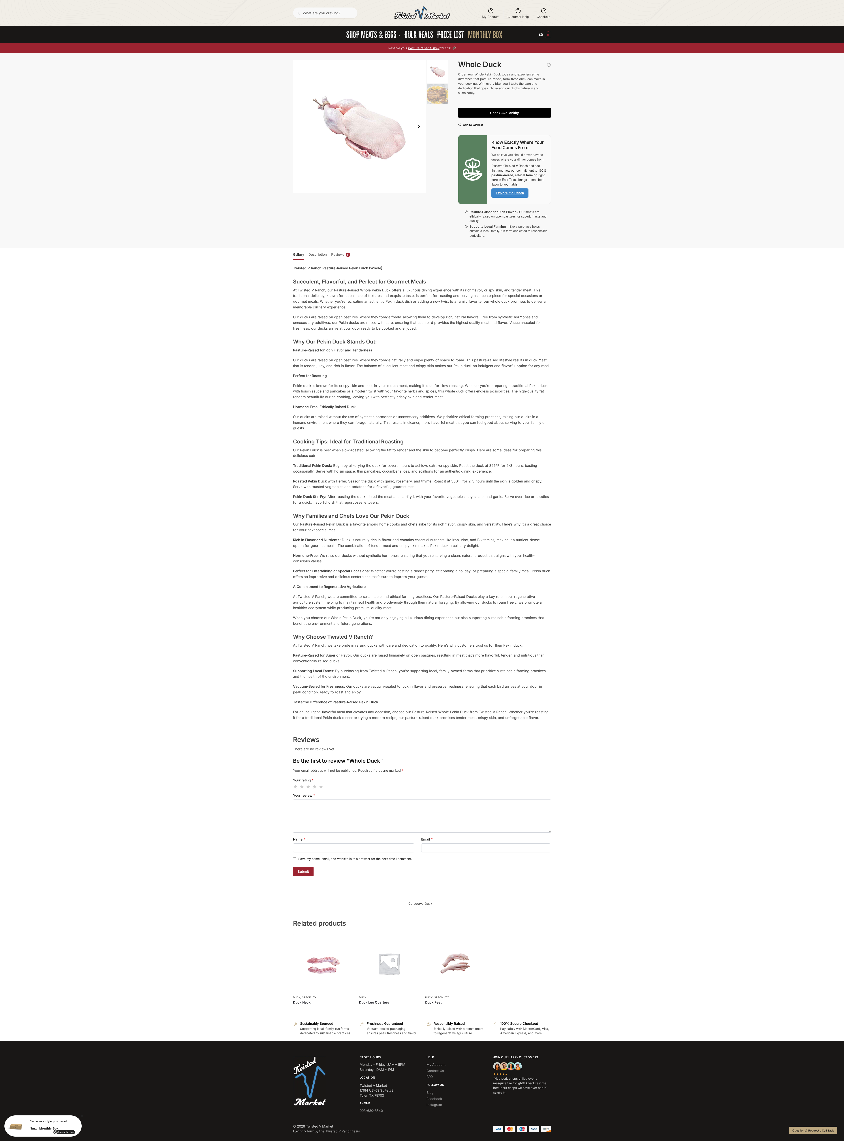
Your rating (303, 780)
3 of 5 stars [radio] (308, 786)
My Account (491, 17)
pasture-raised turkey (424, 48)
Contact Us (435, 1071)
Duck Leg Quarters (374, 1002)
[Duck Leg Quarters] (549, 65)
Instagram (434, 1105)
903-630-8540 (371, 1111)
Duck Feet (433, 1002)
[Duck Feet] (455, 963)
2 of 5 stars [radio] (302, 786)
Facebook (434, 1099)
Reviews (340, 254)
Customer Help (518, 17)
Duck (428, 903)
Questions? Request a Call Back (813, 1130)
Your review (304, 795)
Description (317, 254)
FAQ (430, 1077)
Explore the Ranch (510, 193)
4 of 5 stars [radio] (315, 786)
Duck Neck (302, 1002)
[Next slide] (418, 126)
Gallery (298, 254)
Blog (430, 1092)
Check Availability (504, 113)
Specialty (309, 997)
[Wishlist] (345, 940)
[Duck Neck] (323, 963)
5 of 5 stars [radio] (321, 786)
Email (427, 839)
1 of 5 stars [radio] (295, 786)
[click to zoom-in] (359, 126)
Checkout (544, 17)
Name (299, 839)
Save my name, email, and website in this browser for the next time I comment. (355, 859)
